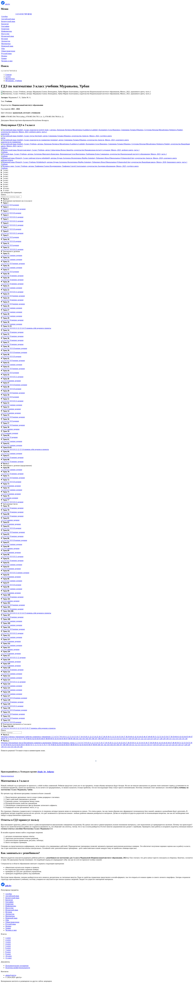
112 (111, 739)
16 (27, 728)
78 (24, 739)
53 (160, 737)
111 (108, 739)
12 (18, 209)
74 (15, 739)
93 (58, 739)
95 (63, 739)
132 (173, 739)
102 (80, 739)
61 (178, 737)
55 (165, 737)
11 (31, 14)
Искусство (5, 34)
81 (31, 739)
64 (185, 737)
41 (133, 737)
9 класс (5, 186)
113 (114, 739)
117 (126, 739)
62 (181, 737)
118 (129, 739)
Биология (5, 24)
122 (142, 739)
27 (102, 737)
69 (4, 739)
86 (42, 739)
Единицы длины (68, 743)
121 (139, 739)
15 (25, 328)
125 (151, 739)
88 (47, 739)
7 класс (5, 182)
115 (120, 739)
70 (6, 739)
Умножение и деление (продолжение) (17, 466)
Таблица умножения (16, 737)
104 (86, 739)
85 (40, 739)
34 (118, 737)
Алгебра (4, 16)
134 (180, 739)
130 (167, 739)
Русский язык (6, 53)
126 (154, 739)
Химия (4, 58)
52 (158, 737)
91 (54, 739)
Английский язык (8, 19)
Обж (3, 49)
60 (176, 737)
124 (148, 739)
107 (96, 739)
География (5, 26)
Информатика (6, 31)
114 (117, 739)
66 (189, 737)
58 (172, 737)
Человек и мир (6, 61)
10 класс (6, 188)
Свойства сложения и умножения (37, 737)
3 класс (5, 174)
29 (106, 737)
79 (27, 739)
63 (183, 737)
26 (100, 737)
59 (174, 737)
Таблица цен (57, 743)
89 (49, 739)
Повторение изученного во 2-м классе (17, 201)
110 (105, 739)
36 (122, 737)
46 (145, 737)
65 (187, 737)
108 (99, 739)
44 (140, 737)
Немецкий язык (7, 46)
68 (2, 739)
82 (33, 739)
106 (93, 739)
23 (93, 737)
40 (131, 737)
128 (161, 739)
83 (36, 739)
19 (84, 737)
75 (18, 739)
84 (38, 739)
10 (29, 14)
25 (97, 737)
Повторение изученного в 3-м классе (17, 724)
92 (56, 739)
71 (9, 739)
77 (22, 739)
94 (60, 739)
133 (176, 739)
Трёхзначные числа (10, 504)
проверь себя (31, 328)
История (4, 39)
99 (72, 739)
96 (65, 739)
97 (67, 739)
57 (169, 737)
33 (115, 737)
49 (151, 737)
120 (136, 739)
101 (77, 739)
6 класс (5, 180)
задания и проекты (44, 328)
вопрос (13, 255)
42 (136, 737)
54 (163, 737)
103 (83, 739)
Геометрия (5, 29)
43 (138, 737)
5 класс (5, 178)
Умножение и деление (11, 251)
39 (129, 737)
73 (13, 739)
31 (111, 737)
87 (45, 739)
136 (186, 739)
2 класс (5, 172)
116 (123, 739)
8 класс (5, 184)
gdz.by (7, 4)
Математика (6, 44)
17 (30, 728)
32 (113, 737)
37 (124, 737)
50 (154, 737)
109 (102, 739)
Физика (4, 56)
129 (164, 739)
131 (170, 739)
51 (156, 737)
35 (120, 737)
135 (183, 739)
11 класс (6, 190)
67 (192, 737)
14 (23, 328)
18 (82, 737)
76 (20, 739)
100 (74, 739)
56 (167, 737)
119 (132, 739)
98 (69, 739)
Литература (5, 41)
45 (142, 737)
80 (29, 739)
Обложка (4, 737)
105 (90, 739)
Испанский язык (7, 36)
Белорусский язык (8, 21)
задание (16, 205)
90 (51, 739)
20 (86, 737)
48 (149, 737)
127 (158, 739)
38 (127, 737)
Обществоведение (8, 51)
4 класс (5, 176)
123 (145, 739)
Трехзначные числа (15, 743)
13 (21, 328)
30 (109, 737)
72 (11, 739)
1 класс (5, 170)
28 (104, 737)
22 (91, 737)
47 (147, 737)
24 (95, 737)
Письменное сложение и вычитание (37, 743)
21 (88, 737)
